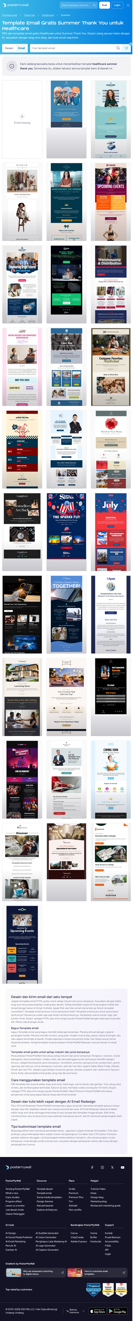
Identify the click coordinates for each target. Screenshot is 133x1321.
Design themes (45, 1201)
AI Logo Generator (46, 1245)
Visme (93, 1233)
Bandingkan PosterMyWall (85, 1225)
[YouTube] (122, 1167)
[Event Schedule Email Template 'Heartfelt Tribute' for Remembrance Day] (111, 449)
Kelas (93, 1193)
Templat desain (45, 1188)
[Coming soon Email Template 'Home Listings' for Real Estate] (111, 862)
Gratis (72, 1188)
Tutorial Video (98, 1188)
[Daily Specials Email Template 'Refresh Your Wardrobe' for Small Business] (22, 202)
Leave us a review (15, 1205)
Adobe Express (79, 1241)
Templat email (9, 15)
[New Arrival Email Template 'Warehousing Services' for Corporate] (111, 284)
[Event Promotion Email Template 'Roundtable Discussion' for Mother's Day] (22, 367)
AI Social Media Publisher (19, 1237)
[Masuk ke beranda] (14, 5)
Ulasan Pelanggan (15, 1213)
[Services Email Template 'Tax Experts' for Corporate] (66, 779)
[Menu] (128, 5)
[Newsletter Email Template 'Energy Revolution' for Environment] (66, 614)
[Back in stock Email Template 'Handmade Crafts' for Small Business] (22, 532)
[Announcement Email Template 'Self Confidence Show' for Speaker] (111, 697)
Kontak (109, 1233)
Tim (71, 1201)
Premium (73, 1193)
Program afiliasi (14, 1201)
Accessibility (112, 1241)
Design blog (97, 1197)
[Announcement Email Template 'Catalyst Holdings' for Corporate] (66, 202)
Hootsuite (95, 1241)
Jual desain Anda (15, 1209)
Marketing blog (99, 1201)
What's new (12, 1193)
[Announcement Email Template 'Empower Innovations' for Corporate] (111, 119)
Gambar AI (11, 1249)
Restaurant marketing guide (106, 1205)
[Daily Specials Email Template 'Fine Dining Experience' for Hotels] (66, 697)
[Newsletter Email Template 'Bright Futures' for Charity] (22, 284)
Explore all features (47, 1209)
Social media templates (49, 1197)
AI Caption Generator (47, 1249)
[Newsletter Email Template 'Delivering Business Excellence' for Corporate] (66, 449)
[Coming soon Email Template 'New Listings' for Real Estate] (22, 697)
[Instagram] (102, 1167)
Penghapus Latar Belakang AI (51, 1241)
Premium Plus (76, 1197)
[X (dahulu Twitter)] (112, 1167)
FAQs (108, 1245)
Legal (108, 1254)
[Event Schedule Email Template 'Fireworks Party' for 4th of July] (111, 532)
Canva (74, 1233)
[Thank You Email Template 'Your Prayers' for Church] (66, 862)
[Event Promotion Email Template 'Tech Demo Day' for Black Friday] (66, 284)
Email (21, 48)
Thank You (29, 15)
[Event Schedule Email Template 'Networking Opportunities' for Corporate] (22, 944)
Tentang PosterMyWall (18, 1188)
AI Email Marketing (15, 1241)
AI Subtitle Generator (47, 1233)
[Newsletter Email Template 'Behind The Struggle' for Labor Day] (66, 367)
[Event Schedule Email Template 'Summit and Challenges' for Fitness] (111, 202)
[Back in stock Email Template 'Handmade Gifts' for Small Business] (111, 367)
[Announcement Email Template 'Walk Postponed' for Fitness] (66, 119)
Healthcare (48, 15)
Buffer (93, 1237)
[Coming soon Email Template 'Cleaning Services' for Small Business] (111, 779)
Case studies (13, 1197)
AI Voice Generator (46, 1237)
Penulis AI (11, 1245)
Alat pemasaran (45, 1205)
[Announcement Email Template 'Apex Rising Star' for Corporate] (111, 614)
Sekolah (73, 1205)
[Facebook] (92, 1167)
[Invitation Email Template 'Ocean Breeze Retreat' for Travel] (22, 862)
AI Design (11, 1233)
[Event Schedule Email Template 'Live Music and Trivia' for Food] (22, 449)
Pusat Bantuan (113, 1237)
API (107, 1249)
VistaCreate (77, 1237)
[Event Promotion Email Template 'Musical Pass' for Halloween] (22, 779)
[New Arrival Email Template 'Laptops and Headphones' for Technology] (22, 614)
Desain (9, 48)
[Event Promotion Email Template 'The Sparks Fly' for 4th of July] (66, 532)
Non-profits (75, 1209)
